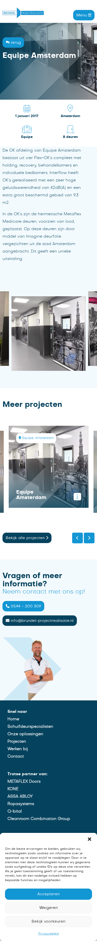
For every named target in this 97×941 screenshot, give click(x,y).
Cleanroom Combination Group (38, 819)
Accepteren (48, 894)
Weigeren (48, 908)
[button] (89, 839)
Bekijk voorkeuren (48, 921)
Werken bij (17, 749)
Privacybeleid (48, 933)
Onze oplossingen (25, 734)
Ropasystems (20, 804)
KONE (12, 789)
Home (13, 719)
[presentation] (77, 538)
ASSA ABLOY (20, 796)
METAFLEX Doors (24, 781)
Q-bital (14, 811)
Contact (15, 756)
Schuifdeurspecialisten (30, 726)
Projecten (16, 741)
